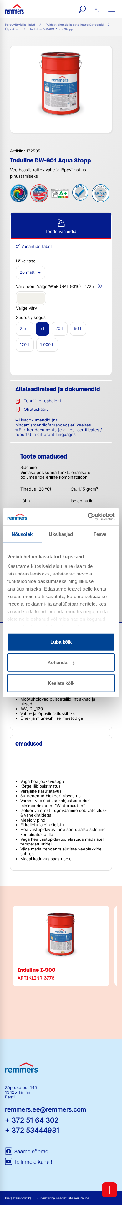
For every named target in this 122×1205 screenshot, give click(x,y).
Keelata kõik (61, 682)
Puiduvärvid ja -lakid (20, 24)
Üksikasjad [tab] (61, 533)
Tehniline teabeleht (42, 401)
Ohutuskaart (36, 409)
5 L (42, 328)
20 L (59, 328)
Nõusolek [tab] (22, 533)
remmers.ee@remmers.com (45, 1109)
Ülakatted (12, 29)
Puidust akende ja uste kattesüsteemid (75, 24)
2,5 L (24, 328)
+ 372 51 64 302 (31, 1120)
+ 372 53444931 (32, 1130)
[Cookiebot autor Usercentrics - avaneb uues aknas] (88, 517)
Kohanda (57, 662)
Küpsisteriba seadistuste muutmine (63, 1198)
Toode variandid (60, 231)
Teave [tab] (100, 533)
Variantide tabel (36, 246)
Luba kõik (61, 641)
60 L (78, 328)
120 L (25, 344)
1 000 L (47, 344)
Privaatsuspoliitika (18, 1198)
